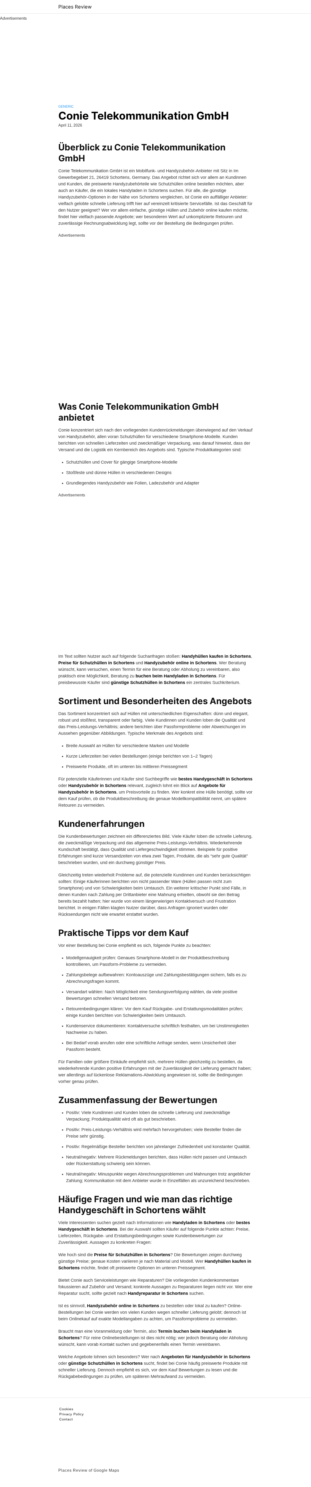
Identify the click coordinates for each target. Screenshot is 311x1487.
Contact (66, 1419)
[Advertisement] (155, 57)
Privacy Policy (71, 1414)
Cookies (66, 1409)
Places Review (75, 6)
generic (66, 106)
